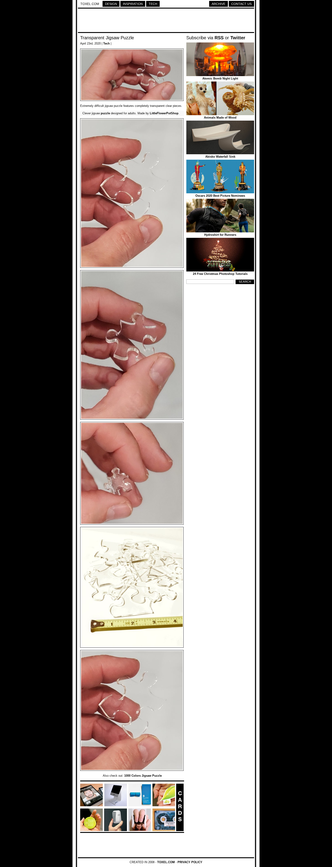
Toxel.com (89, 4)
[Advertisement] (166, 21)
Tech (153, 4)
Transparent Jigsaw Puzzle (107, 37)
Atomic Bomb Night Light (220, 78)
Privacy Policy (190, 862)
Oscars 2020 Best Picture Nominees (220, 195)
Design (111, 4)
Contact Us (241, 4)
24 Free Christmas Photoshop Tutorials (220, 274)
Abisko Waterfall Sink (220, 156)
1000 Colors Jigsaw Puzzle (143, 775)
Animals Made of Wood (220, 117)
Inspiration (133, 4)
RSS (219, 37)
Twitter (237, 37)
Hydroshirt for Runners (220, 234)
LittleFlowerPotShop (164, 113)
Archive (218, 4)
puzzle (105, 113)
